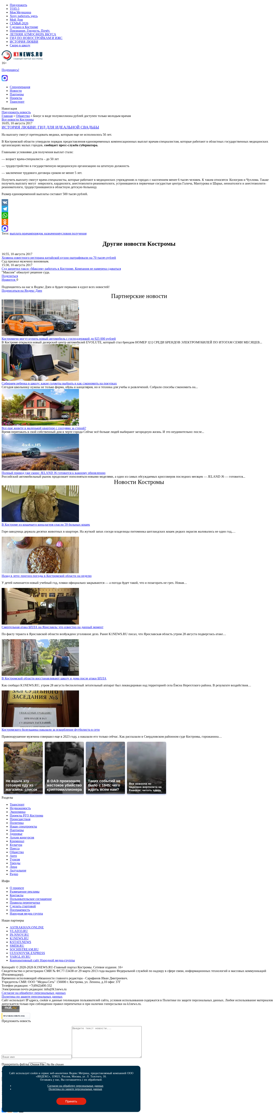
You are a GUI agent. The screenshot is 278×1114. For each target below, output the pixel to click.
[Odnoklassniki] (139, 222)
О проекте (17, 888)
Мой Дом (16, 19)
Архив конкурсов (22, 837)
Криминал (17, 841)
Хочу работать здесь (24, 16)
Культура (16, 844)
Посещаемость (20, 910)
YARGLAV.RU (20, 956)
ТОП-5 (14, 8)
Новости (16, 90)
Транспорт (17, 101)
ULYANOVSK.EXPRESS (27, 953)
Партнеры (17, 94)
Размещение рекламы (24, 891)
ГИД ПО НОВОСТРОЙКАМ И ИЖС (36, 38)
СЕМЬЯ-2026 (19, 23)
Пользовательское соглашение (31, 899)
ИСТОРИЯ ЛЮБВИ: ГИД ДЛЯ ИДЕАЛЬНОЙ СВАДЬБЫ (50, 127)
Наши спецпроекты (23, 826)
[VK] (139, 202)
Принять (71, 1101)
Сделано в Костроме (24, 27)
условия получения (73, 233)
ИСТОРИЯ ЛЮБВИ (24, 41)
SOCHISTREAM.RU (24, 949)
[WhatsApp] (139, 215)
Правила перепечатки (25, 902)
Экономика (17, 812)
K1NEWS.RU (19, 938)
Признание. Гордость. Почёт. (30, 30)
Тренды (15, 863)
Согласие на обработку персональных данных (34, 993)
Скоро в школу (20, 45)
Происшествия (20, 819)
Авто (13, 855)
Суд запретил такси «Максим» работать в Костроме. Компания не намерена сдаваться (61, 268)
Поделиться (10, 276)
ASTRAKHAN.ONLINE (27, 927)
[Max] (139, 228)
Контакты (16, 895)
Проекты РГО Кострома (26, 815)
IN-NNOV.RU (19, 934)
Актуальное (18, 870)
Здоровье (16, 834)
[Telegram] (139, 209)
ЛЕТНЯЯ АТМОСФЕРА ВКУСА (33, 34)
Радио (14, 874)
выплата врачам (21, 233)
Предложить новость (16, 112)
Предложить (18, 5)
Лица (13, 866)
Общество (23, 116)
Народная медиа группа (26, 913)
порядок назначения (46, 233)
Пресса (15, 848)
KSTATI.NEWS (20, 942)
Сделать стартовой (23, 906)
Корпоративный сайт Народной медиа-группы (42, 960)
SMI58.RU (17, 945)
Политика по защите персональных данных (32, 996)
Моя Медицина (20, 12)
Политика (17, 823)
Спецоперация (20, 87)
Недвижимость (20, 808)
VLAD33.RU (19, 931)
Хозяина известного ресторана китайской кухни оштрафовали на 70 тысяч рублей (59, 257)
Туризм (15, 859)
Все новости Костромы (18, 119)
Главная (7, 116)
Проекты (16, 98)
